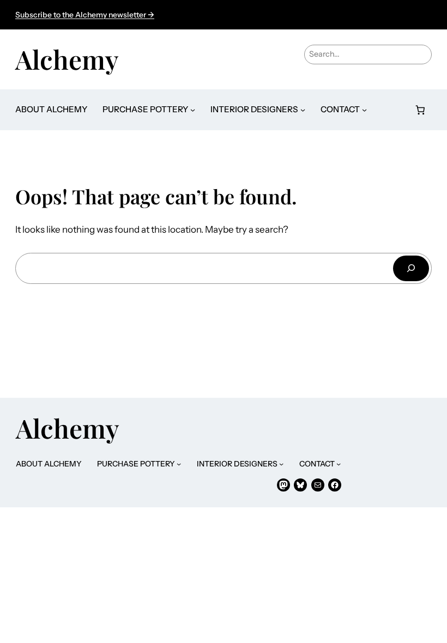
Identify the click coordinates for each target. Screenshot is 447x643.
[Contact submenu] (364, 109)
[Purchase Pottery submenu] (192, 109)
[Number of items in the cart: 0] (420, 110)
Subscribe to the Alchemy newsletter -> (84, 15)
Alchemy (67, 58)
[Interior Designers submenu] (302, 109)
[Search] (411, 268)
